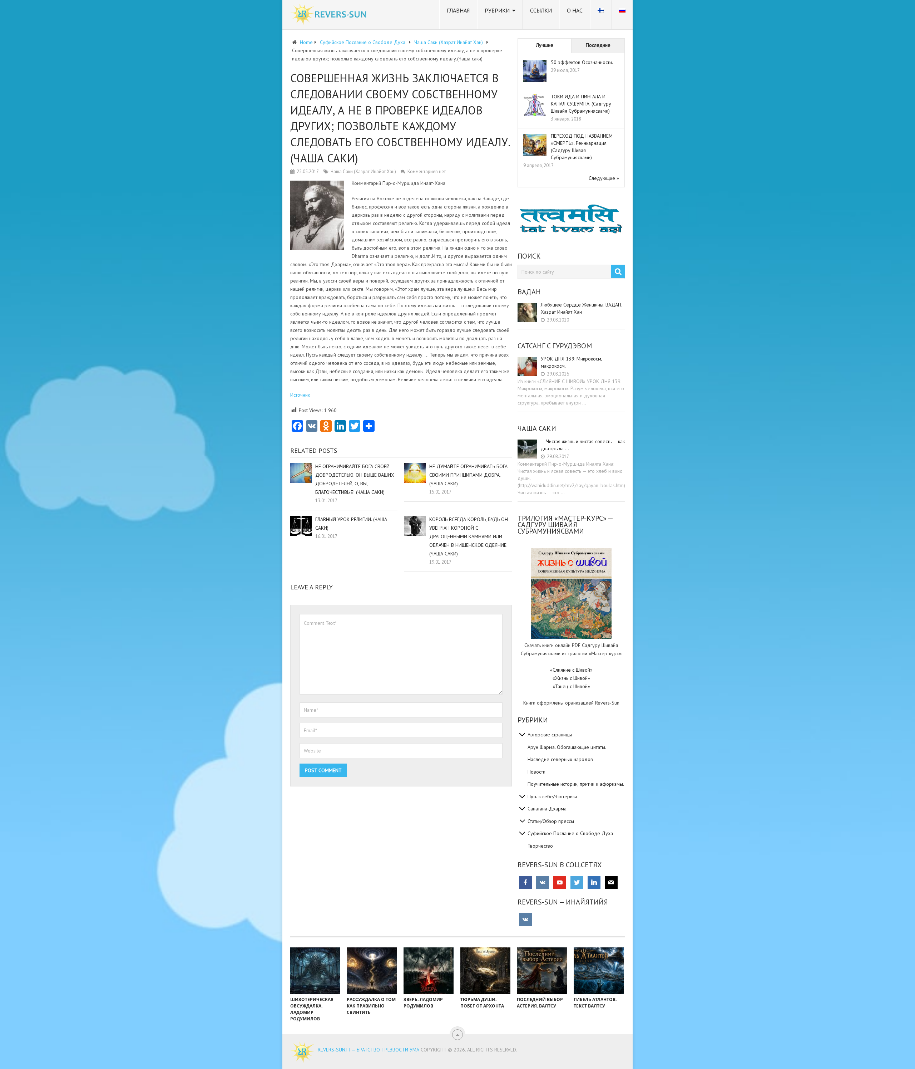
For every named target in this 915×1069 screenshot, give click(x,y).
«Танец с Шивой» (571, 686)
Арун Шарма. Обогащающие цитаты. (567, 747)
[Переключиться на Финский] (601, 14)
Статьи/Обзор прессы (551, 821)
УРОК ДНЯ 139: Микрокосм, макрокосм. (571, 362)
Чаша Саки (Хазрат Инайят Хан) (363, 171)
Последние (598, 45)
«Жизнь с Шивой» (571, 678)
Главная (458, 10)
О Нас (575, 10)
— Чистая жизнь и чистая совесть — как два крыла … (583, 445)
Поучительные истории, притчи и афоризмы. (576, 784)
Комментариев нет (426, 171)
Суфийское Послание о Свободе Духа (570, 833)
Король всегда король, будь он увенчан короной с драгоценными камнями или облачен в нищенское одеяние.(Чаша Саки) (468, 536)
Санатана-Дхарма (547, 808)
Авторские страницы (550, 734)
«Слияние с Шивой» (571, 670)
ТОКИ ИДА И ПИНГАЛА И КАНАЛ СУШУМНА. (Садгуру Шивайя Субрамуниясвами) (581, 103)
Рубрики (497, 10)
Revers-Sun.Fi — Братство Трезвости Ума (368, 1049)
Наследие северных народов (560, 759)
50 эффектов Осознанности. (582, 62)
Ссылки (541, 10)
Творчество (540, 846)
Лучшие (544, 45)
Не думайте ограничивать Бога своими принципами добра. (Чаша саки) (468, 475)
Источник (300, 395)
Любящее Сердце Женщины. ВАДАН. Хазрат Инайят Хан (581, 308)
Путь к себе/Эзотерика (552, 796)
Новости (536, 772)
